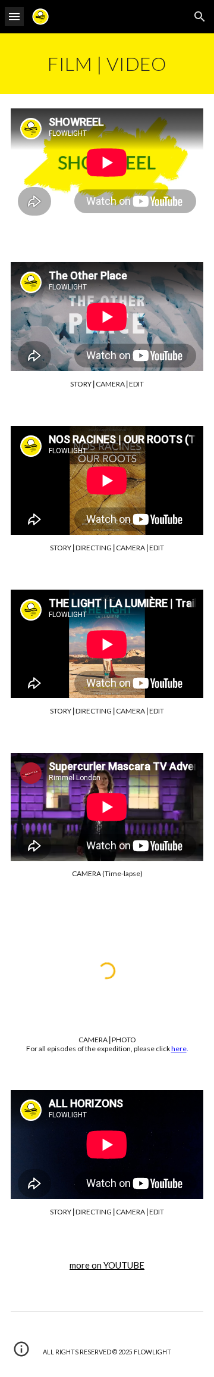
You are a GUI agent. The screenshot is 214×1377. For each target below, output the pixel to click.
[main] (107, 64)
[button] (14, 16)
